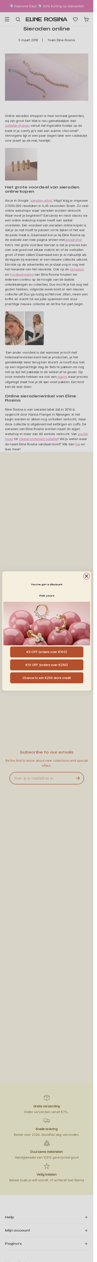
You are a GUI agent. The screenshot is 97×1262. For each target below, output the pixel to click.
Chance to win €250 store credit (46, 678)
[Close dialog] (86, 576)
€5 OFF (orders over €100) (46, 652)
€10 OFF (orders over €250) (46, 665)
